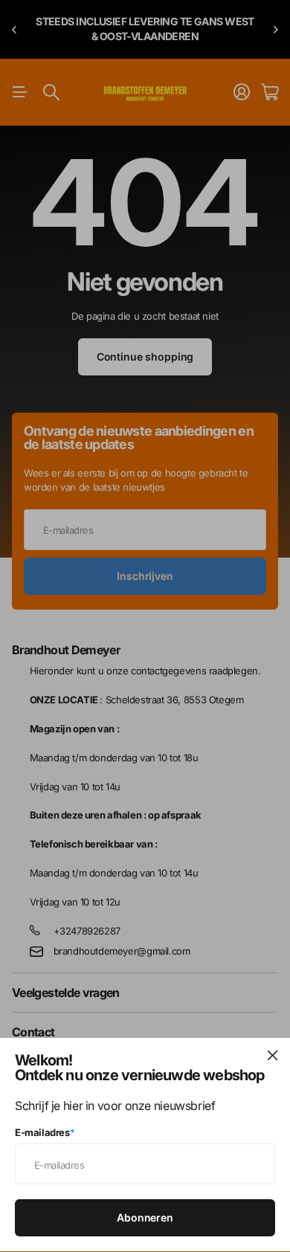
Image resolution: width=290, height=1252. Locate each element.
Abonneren (145, 1217)
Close (272, 1056)
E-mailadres (44, 1132)
